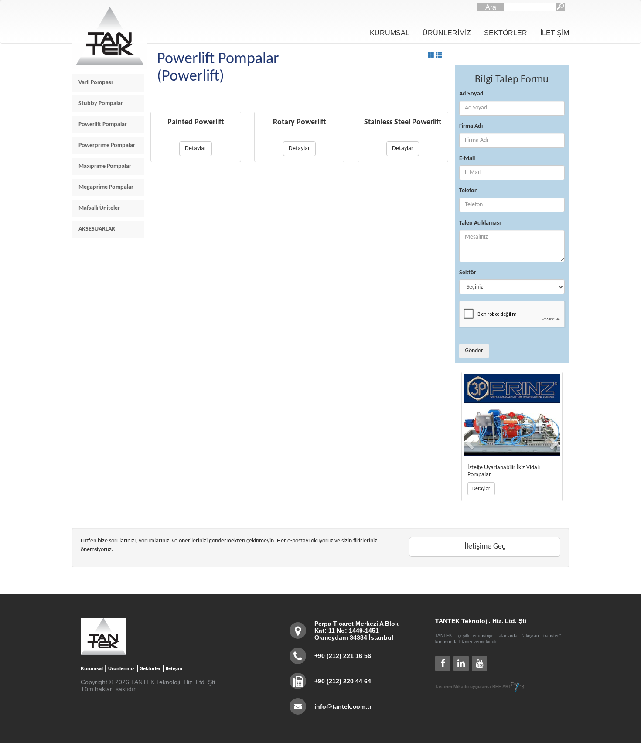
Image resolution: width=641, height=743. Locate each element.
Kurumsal (92, 668)
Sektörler (150, 668)
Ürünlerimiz (121, 668)
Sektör (467, 272)
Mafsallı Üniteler (99, 208)
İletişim (174, 668)
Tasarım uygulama (473, 686)
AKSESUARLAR (96, 229)
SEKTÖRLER (505, 33)
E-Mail (467, 158)
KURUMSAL (389, 33)
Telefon (468, 190)
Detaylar (195, 148)
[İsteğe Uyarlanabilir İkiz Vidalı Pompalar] (512, 415)
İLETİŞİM (554, 33)
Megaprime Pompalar (105, 187)
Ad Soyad (471, 94)
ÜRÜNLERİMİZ (447, 33)
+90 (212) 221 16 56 (342, 655)
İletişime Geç (484, 546)
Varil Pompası (95, 82)
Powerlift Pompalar (102, 124)
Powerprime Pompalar (106, 145)
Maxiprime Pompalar (104, 166)
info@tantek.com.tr (343, 706)
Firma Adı (471, 126)
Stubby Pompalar (100, 103)
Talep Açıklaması (480, 223)
